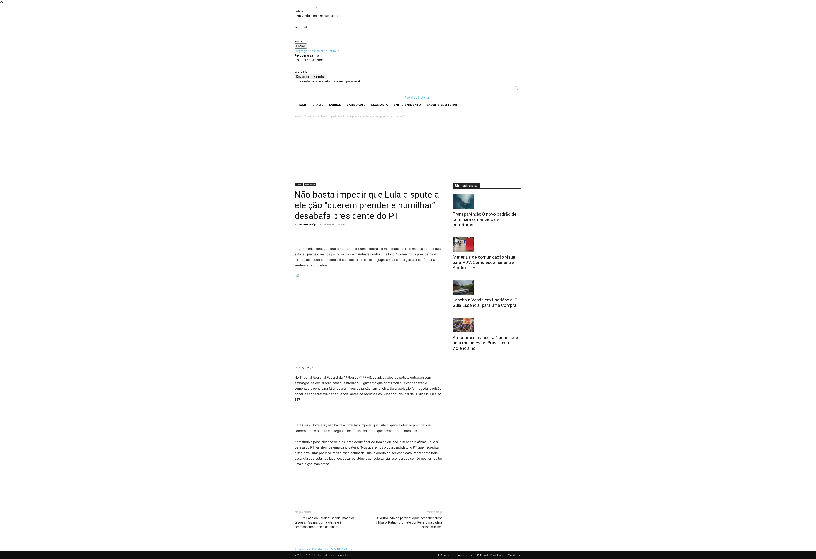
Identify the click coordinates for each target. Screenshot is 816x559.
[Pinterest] (318, 234)
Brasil (318, 105)
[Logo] (322, 97)
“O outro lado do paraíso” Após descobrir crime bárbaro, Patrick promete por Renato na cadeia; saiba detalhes (409, 522)
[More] (338, 234)
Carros (335, 105)
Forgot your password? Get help (317, 51)
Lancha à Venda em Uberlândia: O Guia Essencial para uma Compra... (486, 302)
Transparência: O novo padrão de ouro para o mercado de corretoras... (484, 219)
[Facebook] (299, 234)
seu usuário (303, 27)
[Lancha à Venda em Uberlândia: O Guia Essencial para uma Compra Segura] (487, 287)
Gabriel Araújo (307, 224)
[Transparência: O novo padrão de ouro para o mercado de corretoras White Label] (487, 201)
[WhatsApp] (328, 234)
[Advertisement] (408, 150)
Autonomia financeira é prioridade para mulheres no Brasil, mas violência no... (485, 343)
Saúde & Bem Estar (442, 105)
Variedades (356, 105)
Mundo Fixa (514, 555)
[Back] (316, 7)
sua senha (302, 41)
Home (302, 105)
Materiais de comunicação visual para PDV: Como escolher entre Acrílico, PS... (484, 262)
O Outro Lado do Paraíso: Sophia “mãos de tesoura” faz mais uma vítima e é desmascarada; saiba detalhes (325, 522)
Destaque (310, 184)
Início (298, 116)
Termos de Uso (464, 555)
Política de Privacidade (490, 555)
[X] (308, 234)
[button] (516, 89)
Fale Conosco (443, 555)
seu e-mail (302, 71)
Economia (379, 105)
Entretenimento (407, 105)
